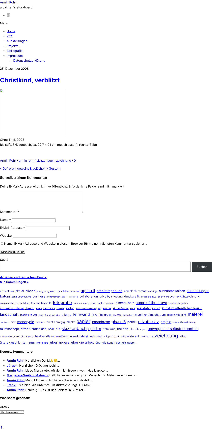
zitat (183, 336)
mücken (40, 322)
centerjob (73, 297)
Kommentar (9, 212)
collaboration (89, 296)
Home (11, 31)
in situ (39, 308)
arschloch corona (135, 291)
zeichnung (63, 160)
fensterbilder (22, 303)
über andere (59, 342)
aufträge (152, 291)
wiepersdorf (111, 336)
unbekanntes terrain (12, 336)
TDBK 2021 (109, 329)
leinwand (81, 314)
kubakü (156, 308)
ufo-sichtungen (138, 329)
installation (49, 308)
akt (18, 291)
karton (70, 308)
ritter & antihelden (34, 329)
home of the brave (151, 302)
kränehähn (144, 308)
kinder (107, 308)
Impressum (15, 55)
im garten (183, 303)
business (38, 296)
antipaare (75, 291)
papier (83, 321)
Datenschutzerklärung (29, 60)
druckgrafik (131, 296)
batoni (5, 296)
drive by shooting (111, 296)
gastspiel (110, 303)
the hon (122, 329)
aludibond (28, 291)
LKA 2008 (117, 315)
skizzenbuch (45, 160)
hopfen (172, 303)
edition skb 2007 (166, 296)
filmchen (35, 303)
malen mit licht (176, 314)
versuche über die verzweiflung (47, 336)
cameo (65, 297)
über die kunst (105, 342)
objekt (71, 322)
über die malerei (125, 342)
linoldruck (105, 314)
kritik (132, 308)
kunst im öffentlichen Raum (182, 308)
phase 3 (119, 321)
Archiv (4, 407)
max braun (4, 322)
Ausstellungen (17, 41)
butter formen (53, 297)
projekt (165, 322)
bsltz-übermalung (21, 296)
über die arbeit (82, 342)
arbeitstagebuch (109, 291)
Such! (4, 259)
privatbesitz (148, 321)
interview (60, 308)
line (94, 314)
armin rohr (26, 160)
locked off (128, 315)
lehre (68, 314)
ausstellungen (198, 291)
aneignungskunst (47, 291)
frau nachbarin (81, 303)
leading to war (28, 314)
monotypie (25, 322)
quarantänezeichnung (184, 322)
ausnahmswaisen (172, 291)
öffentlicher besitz (38, 342)
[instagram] (8, 15)
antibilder (64, 291)
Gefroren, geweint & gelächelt (23, 168)
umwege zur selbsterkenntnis (173, 328)
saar (51, 329)
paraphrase (101, 322)
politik (131, 322)
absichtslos (7, 291)
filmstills (46, 303)
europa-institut (7, 303)
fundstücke (97, 303)
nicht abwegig (56, 322)
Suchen (202, 267)
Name (5, 219)
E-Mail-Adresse (12, 227)
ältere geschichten (13, 342)
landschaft (9, 314)
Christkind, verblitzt (30, 80)
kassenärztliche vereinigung (88, 308)
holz (131, 303)
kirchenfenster (121, 308)
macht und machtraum (150, 314)
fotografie (62, 302)
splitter (94, 328)
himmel (121, 303)
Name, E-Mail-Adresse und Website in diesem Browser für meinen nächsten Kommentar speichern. (75, 243)
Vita (9, 36)
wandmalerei (79, 336)
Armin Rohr (8, 160)
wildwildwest (130, 336)
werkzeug (96, 336)
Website (6, 235)
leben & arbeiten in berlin (51, 315)
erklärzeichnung (188, 296)
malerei (195, 314)
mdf (13, 322)
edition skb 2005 (148, 297)
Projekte (13, 46)
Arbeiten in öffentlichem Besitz (23, 277)
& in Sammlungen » (14, 282)
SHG (58, 329)
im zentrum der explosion (17, 308)
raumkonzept (9, 329)
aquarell (88, 290)
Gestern (53, 168)
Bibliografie (15, 51)
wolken (145, 336)
